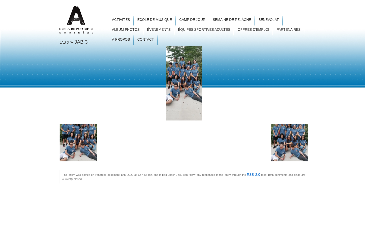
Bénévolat (268, 20)
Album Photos (126, 29)
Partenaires (288, 29)
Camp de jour (192, 20)
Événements (159, 29)
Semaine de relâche (232, 20)
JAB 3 (64, 42)
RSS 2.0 (253, 175)
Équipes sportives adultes (204, 29)
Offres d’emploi (253, 29)
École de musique (154, 20)
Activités (121, 20)
